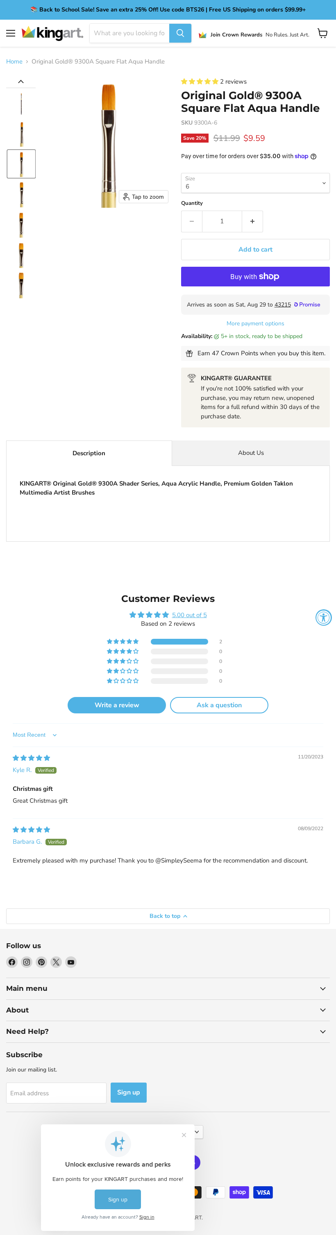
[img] (31, 758)
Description (89, 453)
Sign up (128, 1092)
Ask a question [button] (219, 705)
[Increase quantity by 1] (252, 221)
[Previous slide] (21, 81)
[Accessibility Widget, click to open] (324, 617)
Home (14, 61)
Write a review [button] (117, 705)
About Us (251, 453)
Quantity (192, 203)
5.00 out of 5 (189, 615)
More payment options (255, 323)
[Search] (180, 33)
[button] (21, 103)
